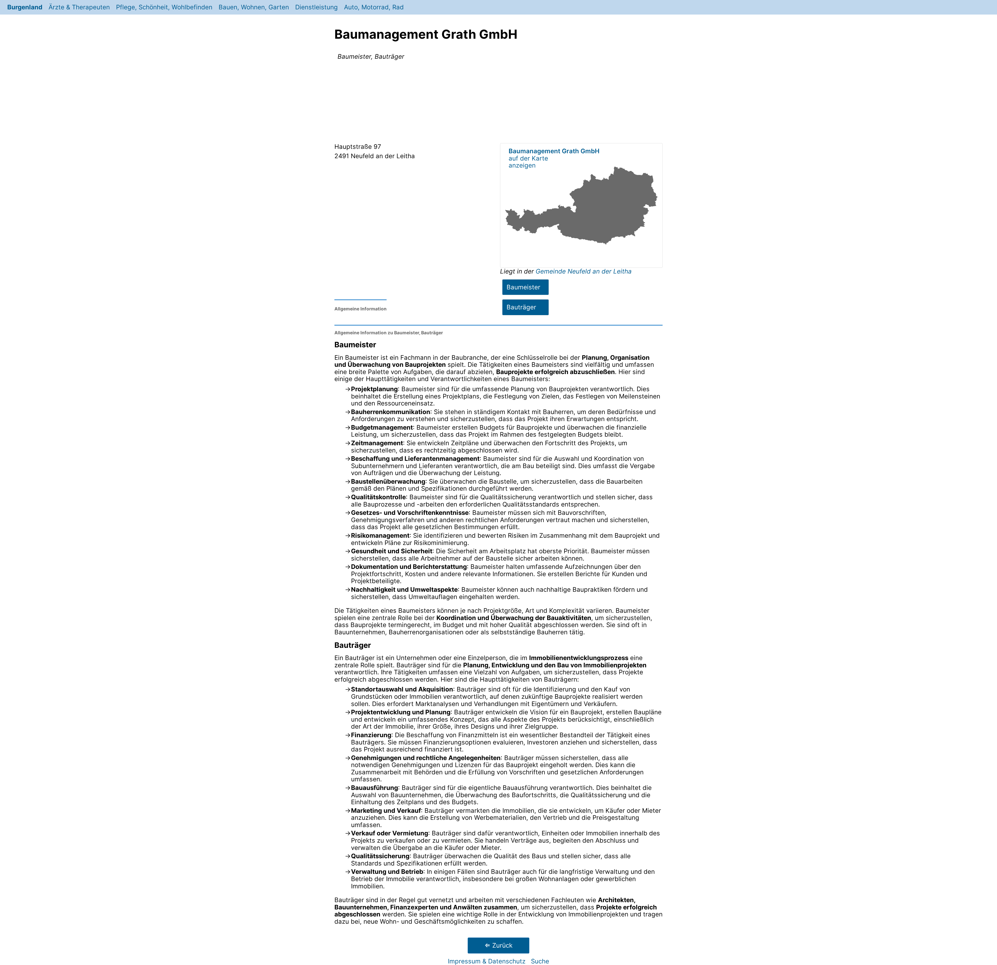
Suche (540, 961)
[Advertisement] (498, 102)
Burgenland (24, 7)
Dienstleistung (316, 7)
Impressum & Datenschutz (487, 961)
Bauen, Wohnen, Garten (254, 7)
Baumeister (523, 287)
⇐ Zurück (498, 945)
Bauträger (521, 307)
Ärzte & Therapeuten (79, 7)
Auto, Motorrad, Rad (374, 7)
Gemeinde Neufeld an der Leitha (584, 271)
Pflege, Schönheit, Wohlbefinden (164, 7)
